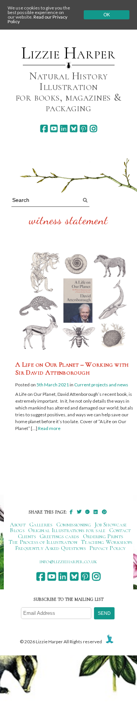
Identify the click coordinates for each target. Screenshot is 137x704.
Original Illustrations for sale (67, 530)
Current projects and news (101, 384)
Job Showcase (111, 524)
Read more (49, 428)
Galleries (41, 524)
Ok (107, 14)
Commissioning (73, 524)
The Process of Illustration (43, 542)
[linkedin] (63, 128)
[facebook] (44, 128)
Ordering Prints (103, 536)
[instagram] (93, 128)
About (17, 524)
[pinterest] (83, 128)
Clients (27, 536)
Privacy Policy (107, 548)
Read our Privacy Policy (37, 19)
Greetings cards (59, 536)
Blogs (17, 530)
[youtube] (53, 128)
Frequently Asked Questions (50, 548)
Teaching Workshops (106, 542)
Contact (120, 530)
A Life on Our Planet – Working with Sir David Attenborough (72, 368)
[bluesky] (73, 128)
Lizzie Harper (68, 53)
